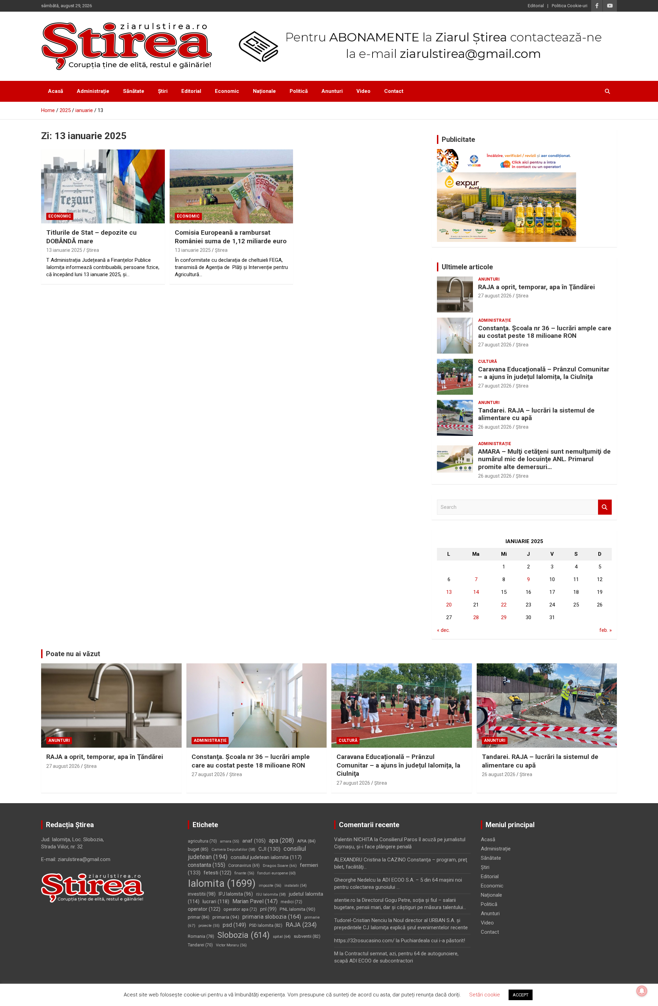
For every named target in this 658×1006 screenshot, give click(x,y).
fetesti (217, 873)
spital (282, 936)
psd (234, 925)
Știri (163, 91)
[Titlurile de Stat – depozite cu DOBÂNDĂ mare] (103, 186)
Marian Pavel (255, 901)
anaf (254, 841)
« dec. (443, 630)
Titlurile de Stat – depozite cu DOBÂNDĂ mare (91, 237)
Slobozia (243, 935)
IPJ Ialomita (236, 894)
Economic (227, 91)
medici (291, 901)
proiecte (209, 925)
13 (449, 592)
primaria (225, 917)
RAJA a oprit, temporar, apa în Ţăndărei (536, 287)
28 (476, 617)
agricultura (202, 841)
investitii (202, 894)
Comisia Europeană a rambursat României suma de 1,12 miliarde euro (231, 237)
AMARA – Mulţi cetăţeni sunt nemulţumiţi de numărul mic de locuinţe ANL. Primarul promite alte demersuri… (544, 459)
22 (504, 605)
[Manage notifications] (641, 990)
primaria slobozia (271, 916)
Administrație (93, 91)
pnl (268, 909)
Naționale (264, 91)
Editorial (536, 5)
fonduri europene (276, 873)
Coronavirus (244, 865)
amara (229, 841)
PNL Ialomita (297, 909)
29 (504, 617)
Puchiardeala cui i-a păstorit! (433, 940)
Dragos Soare (280, 865)
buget (198, 849)
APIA (306, 841)
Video (363, 91)
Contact (393, 91)
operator (204, 909)
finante (244, 873)
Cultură (487, 361)
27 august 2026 (495, 295)
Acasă (55, 91)
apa (281, 840)
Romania (201, 936)
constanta (206, 865)
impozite (270, 885)
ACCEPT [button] (520, 994)
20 (449, 605)
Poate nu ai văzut (73, 654)
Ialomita (222, 883)
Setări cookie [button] (484, 995)
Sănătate (133, 91)
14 (476, 592)
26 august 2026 (495, 427)
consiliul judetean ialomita (266, 857)
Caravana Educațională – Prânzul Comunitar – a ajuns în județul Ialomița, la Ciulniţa (543, 373)
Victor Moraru (231, 945)
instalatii (295, 885)
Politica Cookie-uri (569, 5)
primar (198, 917)
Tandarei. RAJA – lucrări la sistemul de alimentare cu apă (536, 414)
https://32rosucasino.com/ (364, 940)
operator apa (240, 909)
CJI (269, 849)
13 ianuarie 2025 (64, 250)
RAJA (301, 925)
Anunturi (332, 91)
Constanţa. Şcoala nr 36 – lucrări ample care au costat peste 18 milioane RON (544, 332)
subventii (307, 936)
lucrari (216, 901)
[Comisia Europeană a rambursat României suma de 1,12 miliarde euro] (231, 186)
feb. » (605, 630)
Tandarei (200, 945)
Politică (299, 91)
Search (605, 507)
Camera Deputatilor (233, 849)
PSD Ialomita (265, 925)
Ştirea (92, 250)
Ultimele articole (467, 267)
